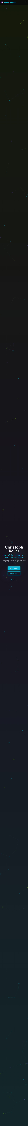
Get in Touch (14, 568)
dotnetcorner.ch (10, 2)
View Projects (14, 573)
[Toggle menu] (26, 2)
